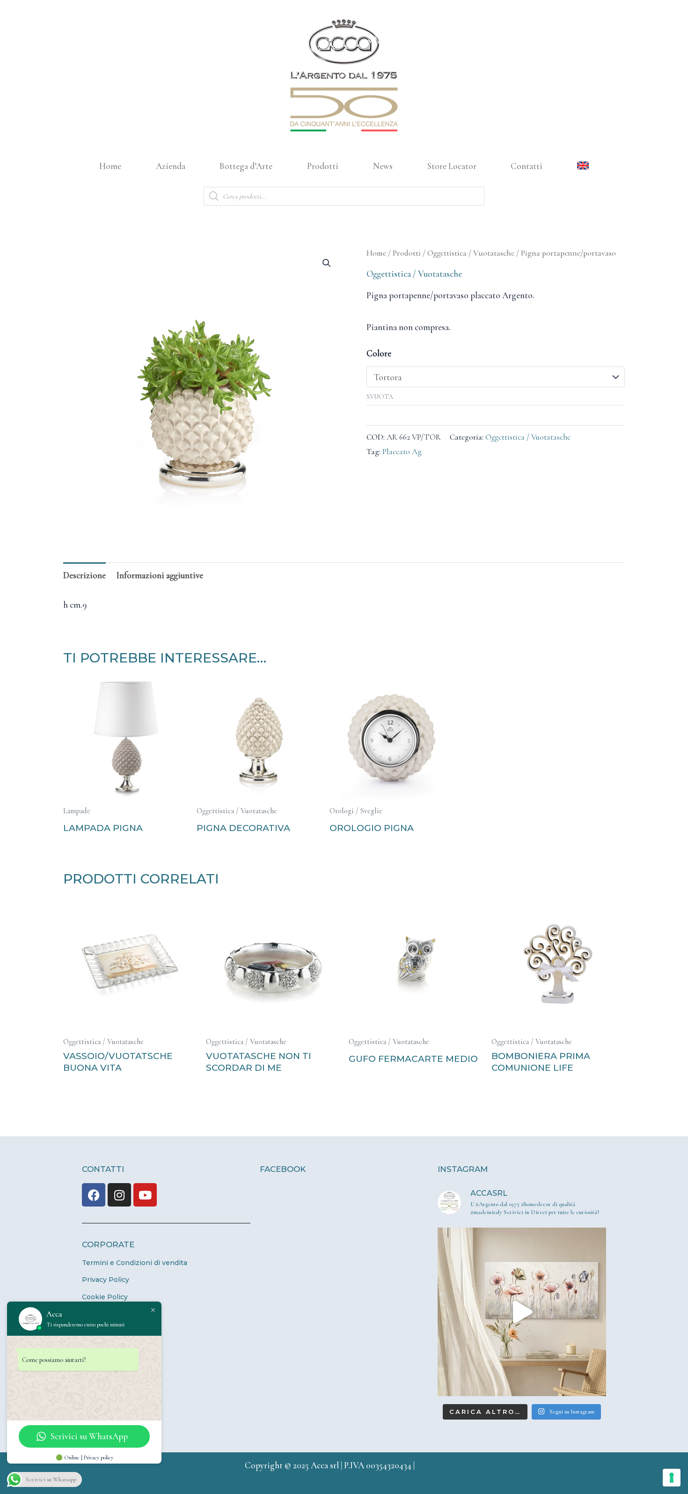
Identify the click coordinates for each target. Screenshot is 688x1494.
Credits (430, 1465)
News (383, 166)
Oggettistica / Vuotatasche (470, 253)
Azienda (170, 166)
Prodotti (322, 166)
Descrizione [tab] (84, 575)
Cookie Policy (105, 1297)
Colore (378, 353)
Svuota (379, 397)
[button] (326, 263)
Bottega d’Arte (246, 166)
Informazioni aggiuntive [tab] (160, 575)
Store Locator (451, 166)
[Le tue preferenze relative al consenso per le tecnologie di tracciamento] (672, 1478)
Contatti (526, 166)
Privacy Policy (105, 1279)
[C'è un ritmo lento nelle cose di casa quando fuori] (522, 1312)
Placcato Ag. (402, 451)
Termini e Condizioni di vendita (134, 1262)
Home (110, 166)
